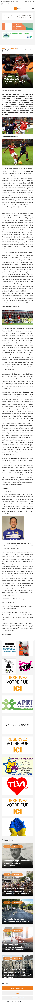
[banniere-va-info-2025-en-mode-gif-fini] (17, 35)
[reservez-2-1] (17, 684)
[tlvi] (17, 786)
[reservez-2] (17, 745)
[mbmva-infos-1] (17, 725)
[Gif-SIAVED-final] (26, 648)
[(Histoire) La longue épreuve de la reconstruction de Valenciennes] (17, 855)
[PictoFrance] (9, 666)
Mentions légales (22, 1002)
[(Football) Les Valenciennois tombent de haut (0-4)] (17, 55)
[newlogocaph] (17, 26)
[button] (30, 8)
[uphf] (9, 648)
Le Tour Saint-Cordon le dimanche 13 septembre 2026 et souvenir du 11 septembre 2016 (17, 891)
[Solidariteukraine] (17, 827)
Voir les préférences (17, 998)
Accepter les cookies (17, 988)
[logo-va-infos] (17, 8)
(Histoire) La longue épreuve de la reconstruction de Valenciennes (17, 863)
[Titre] (2, 4)
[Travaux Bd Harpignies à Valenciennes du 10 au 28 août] (17, 911)
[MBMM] (17, 17)
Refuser (17, 993)
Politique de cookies (12, 1002)
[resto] (26, 666)
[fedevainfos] (17, 766)
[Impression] (17, 704)
